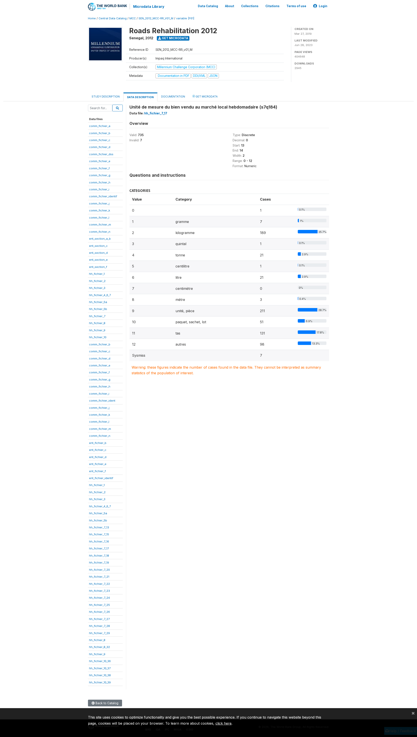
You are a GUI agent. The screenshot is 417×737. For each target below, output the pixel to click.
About (229, 6)
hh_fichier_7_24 (99, 597)
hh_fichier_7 (97, 316)
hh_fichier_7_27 (99, 619)
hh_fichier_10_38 (100, 675)
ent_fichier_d (97, 457)
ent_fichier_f (97, 471)
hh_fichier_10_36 (100, 661)
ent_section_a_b (100, 238)
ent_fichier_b (97, 443)
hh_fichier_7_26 (99, 611)
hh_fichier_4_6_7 (100, 295)
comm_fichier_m (100, 224)
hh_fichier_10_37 (100, 668)
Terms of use (296, 6)
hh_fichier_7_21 (99, 576)
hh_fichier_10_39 (100, 682)
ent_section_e (98, 259)
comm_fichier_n (99, 231)
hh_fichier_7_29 (99, 633)
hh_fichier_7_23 (99, 590)
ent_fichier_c (97, 450)
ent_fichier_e (97, 464)
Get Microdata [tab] (206, 96)
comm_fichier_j (99, 203)
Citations (272, 6)
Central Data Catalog (113, 18)
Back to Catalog (106, 703)
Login (323, 6)
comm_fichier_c (99, 140)
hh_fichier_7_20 (99, 569)
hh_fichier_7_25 (99, 605)
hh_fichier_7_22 (99, 583)
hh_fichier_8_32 (99, 647)
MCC (132, 18)
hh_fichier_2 (97, 281)
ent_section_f (98, 267)
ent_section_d (98, 252)
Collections (249, 6)
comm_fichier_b (99, 133)
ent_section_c (98, 245)
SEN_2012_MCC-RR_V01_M (156, 18)
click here (223, 723)
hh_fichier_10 (97, 337)
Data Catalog (208, 6)
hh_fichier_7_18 (99, 555)
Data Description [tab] (140, 97)
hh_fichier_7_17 (99, 548)
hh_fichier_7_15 (99, 534)
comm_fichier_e (99, 161)
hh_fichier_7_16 (99, 541)
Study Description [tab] (106, 96)
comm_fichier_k (99, 210)
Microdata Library (148, 6)
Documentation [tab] (173, 96)
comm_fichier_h (99, 182)
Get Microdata (174, 38)
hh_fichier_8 (97, 323)
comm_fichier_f (99, 168)
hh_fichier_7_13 (99, 527)
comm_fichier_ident (102, 400)
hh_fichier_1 (97, 273)
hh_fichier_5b (98, 309)
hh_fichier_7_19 (99, 562)
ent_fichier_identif (101, 478)
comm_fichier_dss (101, 154)
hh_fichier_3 (97, 288)
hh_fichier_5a (98, 302)
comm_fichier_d (99, 147)
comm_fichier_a (99, 126)
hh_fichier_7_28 (99, 626)
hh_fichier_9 (97, 330)
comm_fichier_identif (103, 196)
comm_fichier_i (99, 189)
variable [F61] (185, 18)
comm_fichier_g (99, 175)
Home (92, 18)
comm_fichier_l (99, 217)
